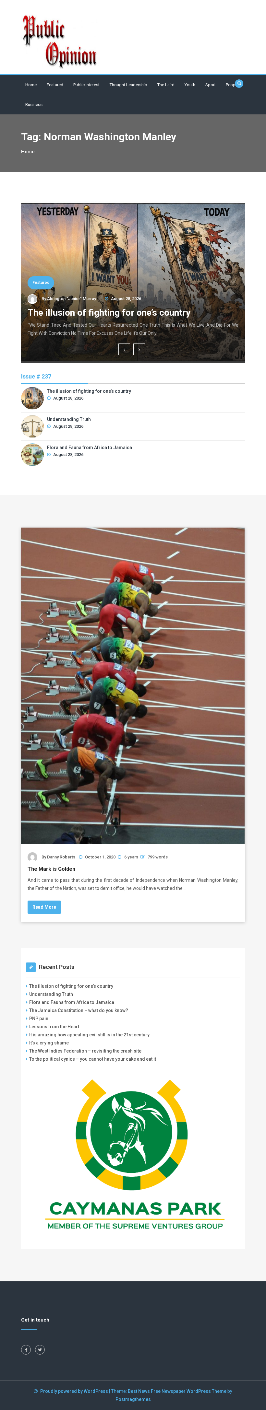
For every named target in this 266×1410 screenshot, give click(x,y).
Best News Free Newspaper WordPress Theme (177, 1391)
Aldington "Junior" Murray (71, 298)
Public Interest (86, 84)
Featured (55, 84)
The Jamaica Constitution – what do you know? (78, 1010)
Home (31, 84)
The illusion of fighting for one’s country (110, 312)
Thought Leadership (128, 84)
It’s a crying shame (49, 1042)
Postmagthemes (133, 1399)
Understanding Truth (69, 419)
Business (33, 104)
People (232, 84)
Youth (190, 84)
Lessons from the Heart (54, 1026)
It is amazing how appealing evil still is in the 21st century (89, 1034)
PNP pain (38, 1018)
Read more (44, 907)
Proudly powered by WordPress (74, 1391)
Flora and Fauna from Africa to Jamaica (89, 447)
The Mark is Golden (51, 869)
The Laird (166, 84)
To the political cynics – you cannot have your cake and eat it (92, 1059)
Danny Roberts (61, 857)
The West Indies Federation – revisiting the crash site (85, 1051)
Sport (210, 84)
